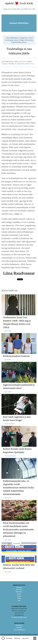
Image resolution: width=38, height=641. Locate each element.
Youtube (19, 627)
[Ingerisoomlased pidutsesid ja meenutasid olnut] (19, 382)
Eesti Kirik (26, 3)
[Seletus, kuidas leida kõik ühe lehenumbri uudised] (19, 562)
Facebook (19, 625)
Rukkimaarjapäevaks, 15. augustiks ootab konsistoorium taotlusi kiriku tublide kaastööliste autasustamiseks (18, 487)
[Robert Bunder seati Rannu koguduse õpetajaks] (19, 446)
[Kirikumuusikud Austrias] (19, 353)
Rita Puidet (8, 392)
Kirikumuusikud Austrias (16, 356)
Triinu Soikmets (10, 424)
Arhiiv (19, 594)
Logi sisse (25, 638)
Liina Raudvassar (10, 456)
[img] (35, 638)
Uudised (4, 64)
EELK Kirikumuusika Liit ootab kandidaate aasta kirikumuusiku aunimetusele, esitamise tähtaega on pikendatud (18, 529)
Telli (19, 600)
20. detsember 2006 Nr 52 (24, 64)
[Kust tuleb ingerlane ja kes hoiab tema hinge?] (19, 414)
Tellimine (17, 638)
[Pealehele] (16, 5)
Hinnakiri (19, 589)
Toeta (19, 596)
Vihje (19, 598)
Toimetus (19, 587)
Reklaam (19, 592)
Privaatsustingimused (19, 617)
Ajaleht (9, 3)
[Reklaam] (19, 31)
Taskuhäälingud (19, 630)
